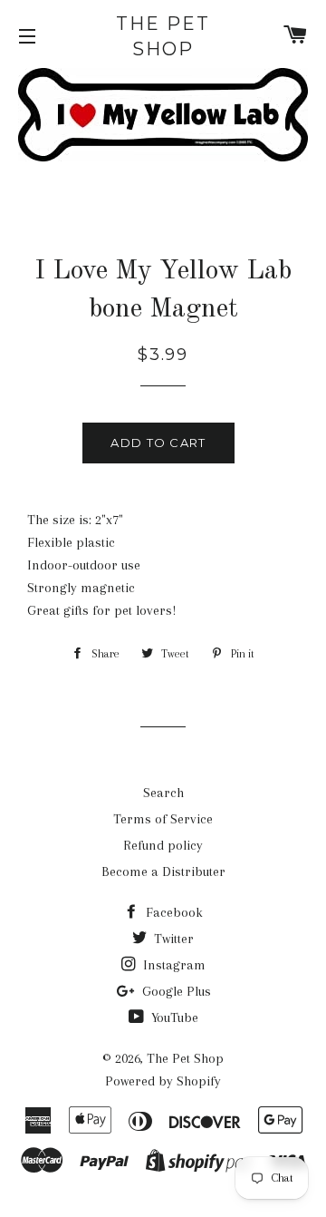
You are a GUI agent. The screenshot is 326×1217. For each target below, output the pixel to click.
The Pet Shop (163, 36)
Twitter (172, 938)
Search (163, 792)
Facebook (172, 912)
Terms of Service (163, 819)
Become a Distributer (163, 871)
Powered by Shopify (163, 1081)
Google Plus (175, 991)
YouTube (173, 1017)
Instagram (172, 965)
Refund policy (163, 845)
